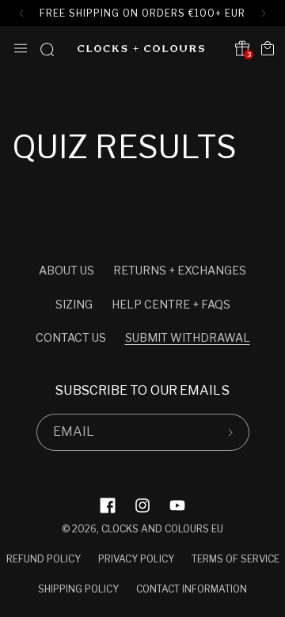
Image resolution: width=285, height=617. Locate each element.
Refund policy (43, 559)
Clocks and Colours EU (162, 529)
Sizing (74, 304)
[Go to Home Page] (140, 48)
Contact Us (71, 337)
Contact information (191, 589)
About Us (66, 270)
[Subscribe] (231, 432)
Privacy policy (136, 559)
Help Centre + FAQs (171, 304)
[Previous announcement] (21, 13)
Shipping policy (78, 589)
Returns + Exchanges (179, 270)
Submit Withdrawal (187, 337)
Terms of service (235, 559)
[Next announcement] (264, 13)
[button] (20, 48)
